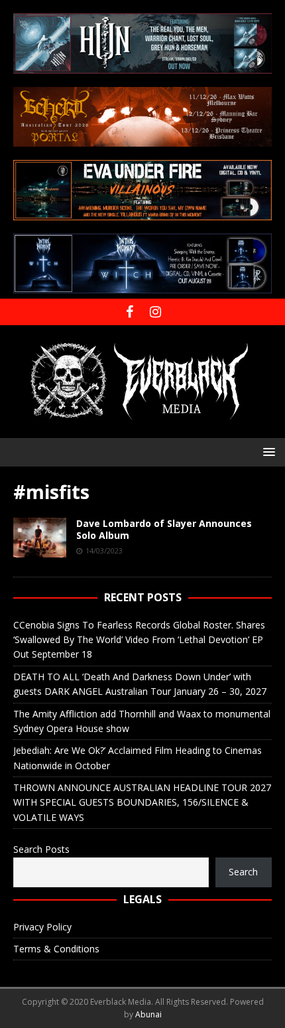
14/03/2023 (104, 550)
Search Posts (41, 849)
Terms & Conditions (56, 948)
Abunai (148, 1014)
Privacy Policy (42, 926)
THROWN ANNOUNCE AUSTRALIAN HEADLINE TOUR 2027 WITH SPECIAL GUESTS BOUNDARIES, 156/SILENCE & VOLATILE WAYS (142, 802)
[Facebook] (129, 312)
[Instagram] (155, 312)
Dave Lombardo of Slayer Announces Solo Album (164, 529)
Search (243, 871)
